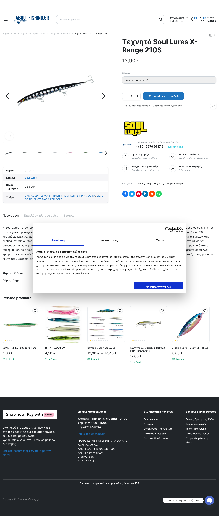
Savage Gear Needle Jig (101, 347)
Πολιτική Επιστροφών (198, 433)
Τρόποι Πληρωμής (196, 428)
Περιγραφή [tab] (11, 215)
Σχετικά (148, 423)
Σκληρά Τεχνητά (51, 33)
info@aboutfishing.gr (91, 433)
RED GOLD (56, 199)
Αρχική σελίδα (10, 33)
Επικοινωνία (151, 419)
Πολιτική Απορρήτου (155, 433)
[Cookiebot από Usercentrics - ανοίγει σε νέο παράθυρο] (168, 229)
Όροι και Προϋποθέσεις (157, 438)
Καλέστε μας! (176, 146)
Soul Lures (31, 177)
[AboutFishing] (31, 19)
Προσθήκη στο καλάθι (165, 96)
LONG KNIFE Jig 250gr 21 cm (19, 347)
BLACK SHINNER (50, 195)
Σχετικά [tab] (160, 240)
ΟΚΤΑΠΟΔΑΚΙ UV (55, 347)
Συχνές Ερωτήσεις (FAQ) (200, 419)
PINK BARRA (88, 195)
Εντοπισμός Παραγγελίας (158, 428)
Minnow (67, 33)
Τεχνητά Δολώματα (30, 33)
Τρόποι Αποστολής (196, 423)
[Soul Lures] (135, 128)
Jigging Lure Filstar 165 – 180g (190, 347)
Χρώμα (126, 72)
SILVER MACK (41, 199)
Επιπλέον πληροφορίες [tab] (41, 215)
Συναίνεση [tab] (58, 240)
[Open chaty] (209, 500)
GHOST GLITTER (70, 195)
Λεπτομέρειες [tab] (109, 240)
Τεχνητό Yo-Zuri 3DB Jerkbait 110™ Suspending (147, 349)
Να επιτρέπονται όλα (158, 286)
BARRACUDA (32, 195)
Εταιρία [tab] (69, 215)
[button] (9, 136)
